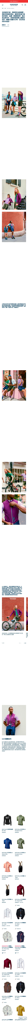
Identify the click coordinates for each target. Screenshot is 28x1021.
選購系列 (4, 25)
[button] (5, 946)
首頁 (2, 8)
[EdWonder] (14, 5)
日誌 (5, 8)
